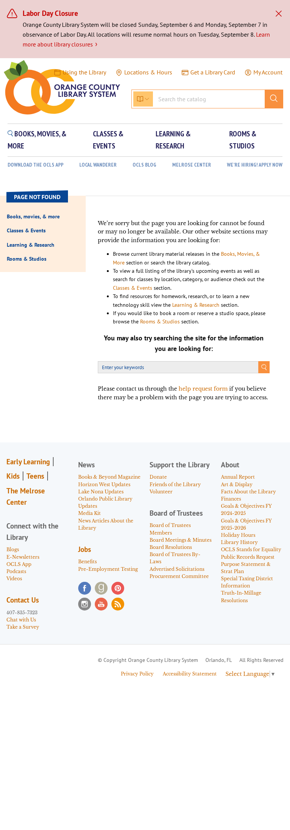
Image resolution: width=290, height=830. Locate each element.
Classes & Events (132, 287)
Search (264, 367)
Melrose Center (191, 165)
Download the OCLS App (35, 165)
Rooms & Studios (160, 321)
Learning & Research (195, 304)
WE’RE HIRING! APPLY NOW (254, 165)
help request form (203, 388)
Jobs (84, 549)
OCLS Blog (144, 165)
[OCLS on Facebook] (84, 588)
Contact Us (22, 599)
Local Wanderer (98, 165)
